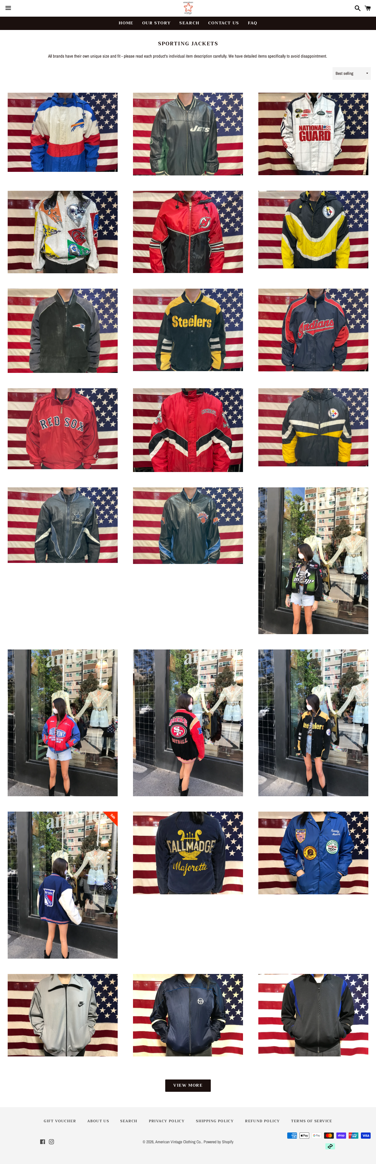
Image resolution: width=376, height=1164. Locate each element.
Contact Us (223, 23)
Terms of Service (311, 1121)
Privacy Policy (167, 1121)
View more (188, 1085)
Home (126, 23)
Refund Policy (262, 1121)
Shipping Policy (215, 1121)
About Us (98, 1121)
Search (189, 23)
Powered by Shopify (219, 1142)
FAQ (252, 23)
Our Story (156, 23)
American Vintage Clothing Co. (178, 1142)
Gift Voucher (60, 1121)
